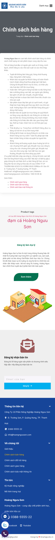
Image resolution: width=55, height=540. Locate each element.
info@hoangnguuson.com (19, 434)
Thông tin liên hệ (14, 406)
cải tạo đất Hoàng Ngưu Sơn (18, 216)
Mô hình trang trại (13, 491)
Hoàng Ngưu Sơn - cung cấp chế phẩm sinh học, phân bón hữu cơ (27, 508)
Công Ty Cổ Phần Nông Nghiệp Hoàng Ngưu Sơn (27, 412)
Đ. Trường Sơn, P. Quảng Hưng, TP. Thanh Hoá (26, 420)
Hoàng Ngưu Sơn (14, 500)
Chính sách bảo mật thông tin (21, 187)
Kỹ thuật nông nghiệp (14, 486)
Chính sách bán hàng (14, 454)
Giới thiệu (9, 449)
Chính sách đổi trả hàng (19, 185)
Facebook (12, 525)
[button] (44, 5)
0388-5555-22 (15, 429)
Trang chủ (19, 36)
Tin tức (9, 480)
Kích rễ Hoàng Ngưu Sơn (38, 216)
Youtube (27, 525)
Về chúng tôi (12, 443)
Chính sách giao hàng (18, 182)
